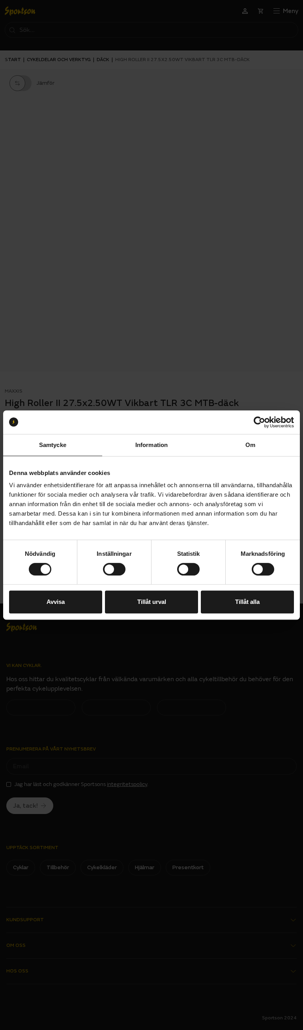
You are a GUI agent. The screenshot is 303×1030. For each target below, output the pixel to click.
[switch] (114, 569)
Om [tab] (250, 444)
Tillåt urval (151, 601)
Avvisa (56, 601)
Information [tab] (151, 444)
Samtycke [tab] (52, 444)
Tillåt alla (247, 601)
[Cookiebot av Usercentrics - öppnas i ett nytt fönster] (259, 422)
